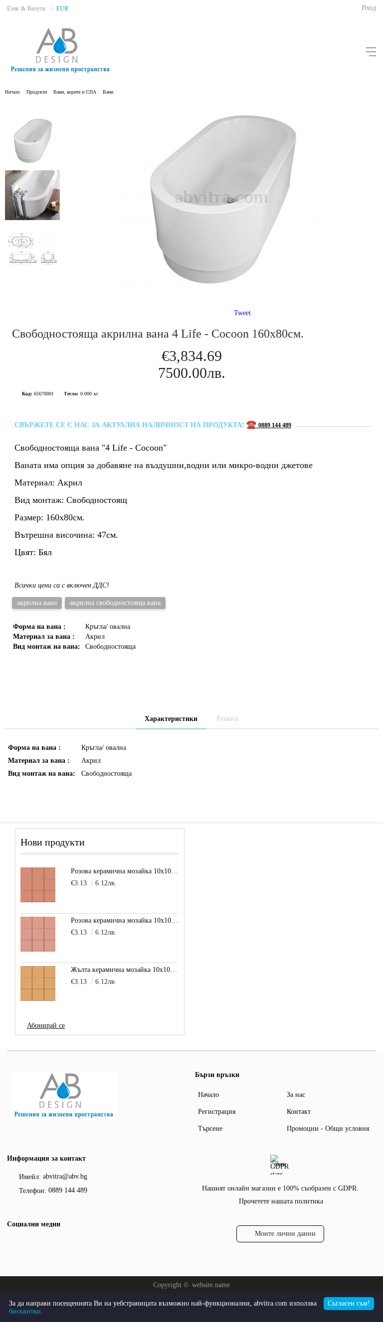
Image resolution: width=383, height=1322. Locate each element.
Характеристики (171, 718)
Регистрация (216, 1111)
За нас (296, 1094)
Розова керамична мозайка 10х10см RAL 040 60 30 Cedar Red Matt (125, 871)
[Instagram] (31, 1244)
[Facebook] (13, 1244)
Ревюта (227, 718)
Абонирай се (46, 1025)
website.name (211, 1285)
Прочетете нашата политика (281, 1201)
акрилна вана (37, 602)
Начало (12, 92)
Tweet (242, 313)
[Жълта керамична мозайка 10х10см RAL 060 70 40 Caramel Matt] (37, 983)
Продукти (36, 92)
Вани (108, 92)
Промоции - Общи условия (328, 1128)
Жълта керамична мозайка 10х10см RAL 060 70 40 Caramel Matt (125, 969)
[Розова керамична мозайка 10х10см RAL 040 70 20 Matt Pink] (37, 934)
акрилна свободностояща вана (115, 602)
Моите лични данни (285, 1233)
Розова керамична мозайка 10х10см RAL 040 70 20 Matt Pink (125, 920)
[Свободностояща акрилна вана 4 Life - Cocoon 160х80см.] (221, 290)
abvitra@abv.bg (65, 1176)
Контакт (299, 1111)
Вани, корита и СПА (74, 92)
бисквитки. (26, 1311)
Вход (369, 7)
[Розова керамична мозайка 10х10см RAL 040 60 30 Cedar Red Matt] (37, 884)
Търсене (210, 1128)
